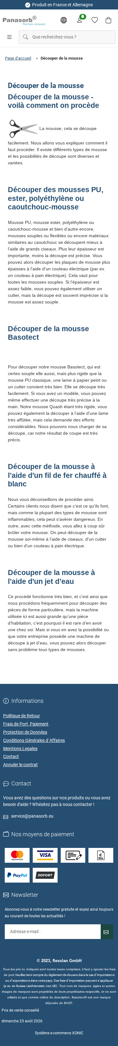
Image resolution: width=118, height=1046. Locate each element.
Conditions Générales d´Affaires (34, 740)
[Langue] (63, 20)
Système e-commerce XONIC (59, 1033)
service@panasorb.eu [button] (32, 816)
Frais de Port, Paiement (25, 723)
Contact (11, 756)
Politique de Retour (21, 715)
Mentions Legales (20, 748)
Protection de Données (25, 732)
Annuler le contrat (20, 764)
